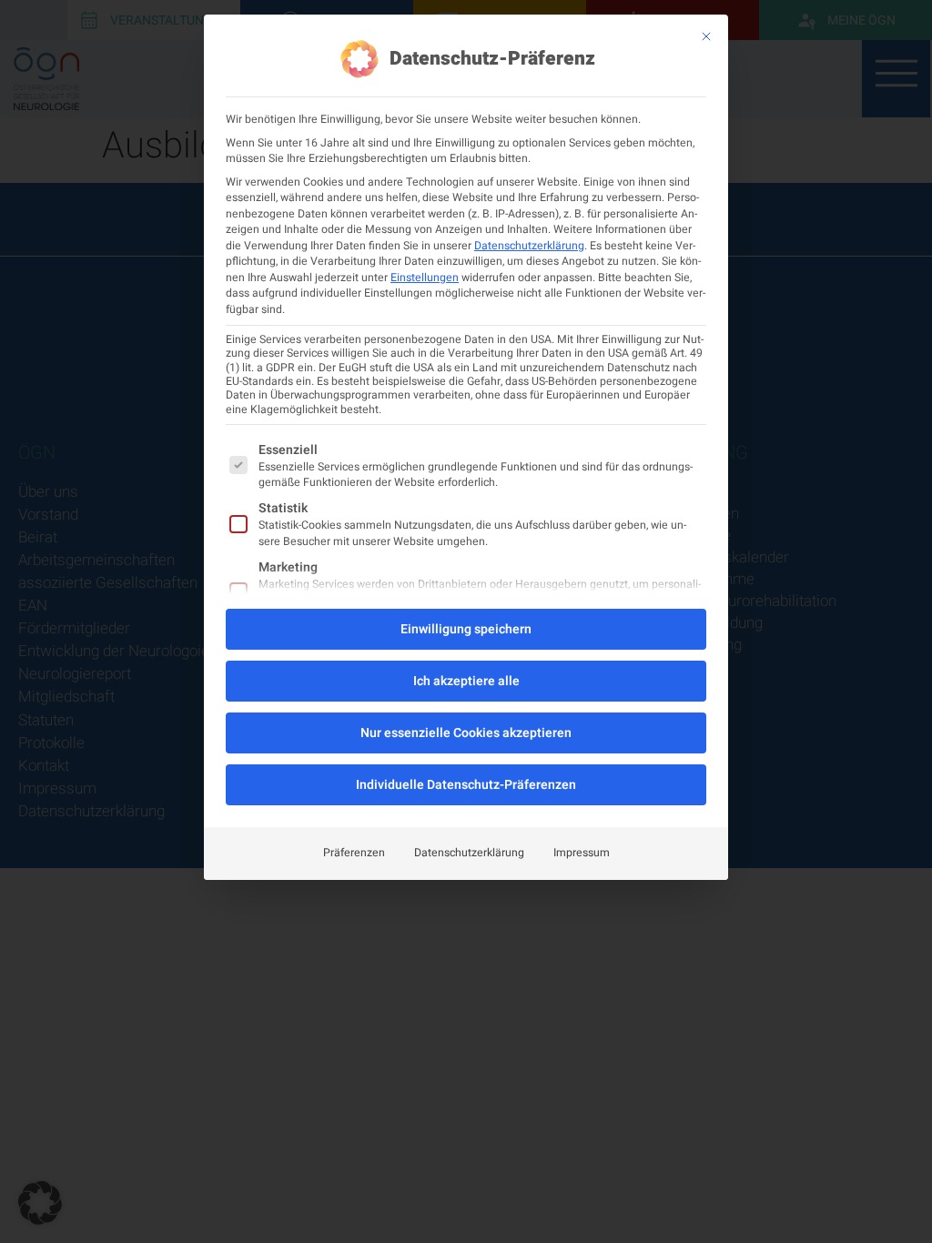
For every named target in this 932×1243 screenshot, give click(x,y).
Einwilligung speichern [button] (466, 629)
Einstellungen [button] (424, 277)
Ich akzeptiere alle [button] (466, 681)
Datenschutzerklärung (529, 245)
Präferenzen (354, 852)
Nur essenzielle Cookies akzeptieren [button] (466, 733)
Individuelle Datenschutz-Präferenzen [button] (466, 784)
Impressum (581, 852)
